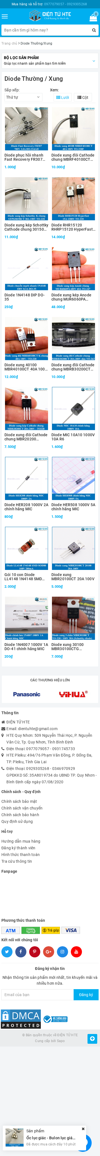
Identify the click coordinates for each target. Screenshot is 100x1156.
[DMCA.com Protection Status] (21, 1018)
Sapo (61, 1041)
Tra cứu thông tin (16, 861)
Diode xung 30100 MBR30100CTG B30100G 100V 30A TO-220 (72, 647)
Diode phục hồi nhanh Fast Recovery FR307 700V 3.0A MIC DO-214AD (23, 157)
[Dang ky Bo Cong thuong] (55, 1018)
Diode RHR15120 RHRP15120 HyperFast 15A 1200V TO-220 (72, 227)
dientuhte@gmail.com (38, 728)
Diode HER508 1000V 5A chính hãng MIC (73, 507)
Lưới (64, 97)
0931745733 (63, 749)
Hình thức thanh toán (20, 854)
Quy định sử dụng (17, 821)
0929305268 (37, 768)
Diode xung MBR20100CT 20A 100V (72, 577)
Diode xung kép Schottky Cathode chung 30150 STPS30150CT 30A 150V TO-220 (26, 227)
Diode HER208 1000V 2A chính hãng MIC (26, 507)
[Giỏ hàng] (91, 19)
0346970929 (63, 768)
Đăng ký (86, 994)
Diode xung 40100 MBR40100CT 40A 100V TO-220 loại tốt (26, 367)
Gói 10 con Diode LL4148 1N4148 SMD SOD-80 (23, 577)
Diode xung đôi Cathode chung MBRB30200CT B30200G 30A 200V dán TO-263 (72, 367)
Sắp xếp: (11, 90)
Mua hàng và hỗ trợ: (49, 4)
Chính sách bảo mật (19, 801)
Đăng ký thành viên (18, 848)
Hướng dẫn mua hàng (21, 841)
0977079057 (37, 749)
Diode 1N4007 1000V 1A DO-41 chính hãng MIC (26, 647)
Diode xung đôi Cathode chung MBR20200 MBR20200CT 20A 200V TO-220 (26, 437)
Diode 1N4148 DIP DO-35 (24, 297)
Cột (84, 97)
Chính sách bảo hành (20, 815)
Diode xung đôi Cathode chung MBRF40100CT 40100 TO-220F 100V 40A (72, 157)
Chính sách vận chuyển (21, 808)
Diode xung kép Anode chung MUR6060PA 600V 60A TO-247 (71, 297)
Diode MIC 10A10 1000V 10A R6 (73, 437)
